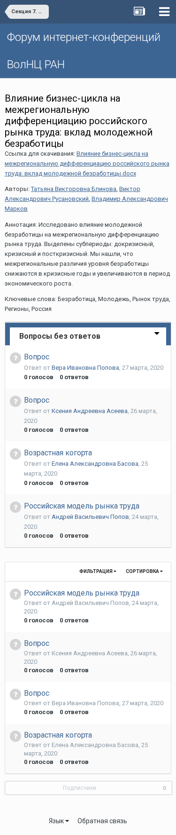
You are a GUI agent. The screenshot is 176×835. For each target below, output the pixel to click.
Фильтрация (96, 571)
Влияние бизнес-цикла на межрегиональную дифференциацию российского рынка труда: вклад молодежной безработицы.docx (87, 163)
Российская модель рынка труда (81, 505)
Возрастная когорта (58, 452)
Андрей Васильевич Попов (90, 516)
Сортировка (143, 571)
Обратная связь (102, 821)
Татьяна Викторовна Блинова (73, 188)
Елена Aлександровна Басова (95, 463)
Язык (57, 821)
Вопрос (36, 356)
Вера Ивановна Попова (85, 367)
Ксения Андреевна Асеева (90, 410)
